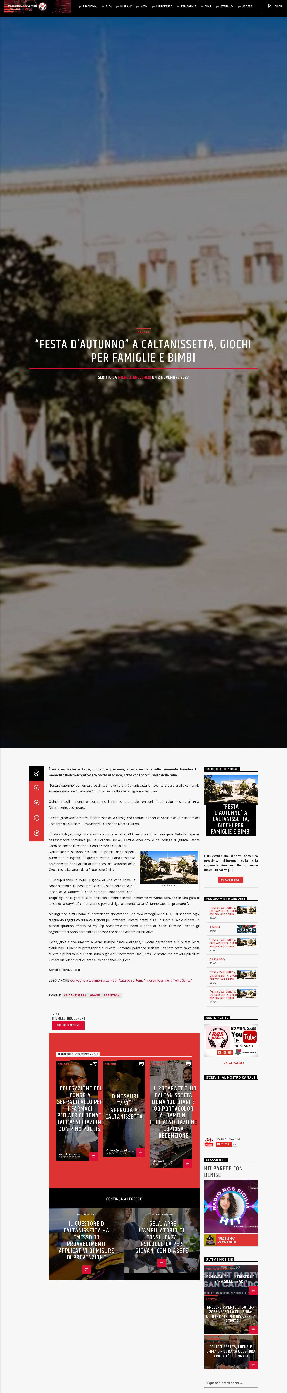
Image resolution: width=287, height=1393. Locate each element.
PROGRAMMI (90, 6)
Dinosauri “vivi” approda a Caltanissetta (124, 1148)
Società (247, 6)
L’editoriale (188, 6)
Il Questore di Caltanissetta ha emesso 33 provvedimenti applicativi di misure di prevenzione (86, 1282)
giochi (95, 1037)
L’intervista (164, 6)
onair (208, 6)
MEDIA (144, 6)
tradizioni (112, 1037)
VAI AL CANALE (234, 1105)
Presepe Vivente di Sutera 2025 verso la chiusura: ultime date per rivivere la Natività (231, 1356)
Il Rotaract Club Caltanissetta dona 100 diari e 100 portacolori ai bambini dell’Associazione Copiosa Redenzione (173, 1154)
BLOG (109, 6)
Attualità (227, 6)
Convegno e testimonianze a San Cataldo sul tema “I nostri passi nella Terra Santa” (131, 1022)
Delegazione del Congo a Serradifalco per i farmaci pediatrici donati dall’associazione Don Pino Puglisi (80, 1151)
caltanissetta (75, 1037)
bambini (143, 351)
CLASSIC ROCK (218, 1001)
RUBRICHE (126, 6)
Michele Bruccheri (134, 396)
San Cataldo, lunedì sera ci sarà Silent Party (231, 1321)
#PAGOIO (215, 969)
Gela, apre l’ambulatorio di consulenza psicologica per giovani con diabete (161, 1279)
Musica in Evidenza (219, 1310)
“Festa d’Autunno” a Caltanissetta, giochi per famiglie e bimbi (224, 953)
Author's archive (68, 1067)
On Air (278, 6)
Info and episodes (231, 921)
